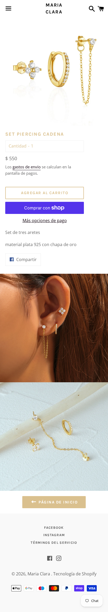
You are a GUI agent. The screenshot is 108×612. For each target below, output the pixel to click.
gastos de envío (27, 166)
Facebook (54, 528)
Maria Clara (54, 8)
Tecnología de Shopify (74, 574)
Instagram (54, 535)
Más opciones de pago (45, 220)
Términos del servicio (54, 543)
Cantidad (17, 146)
